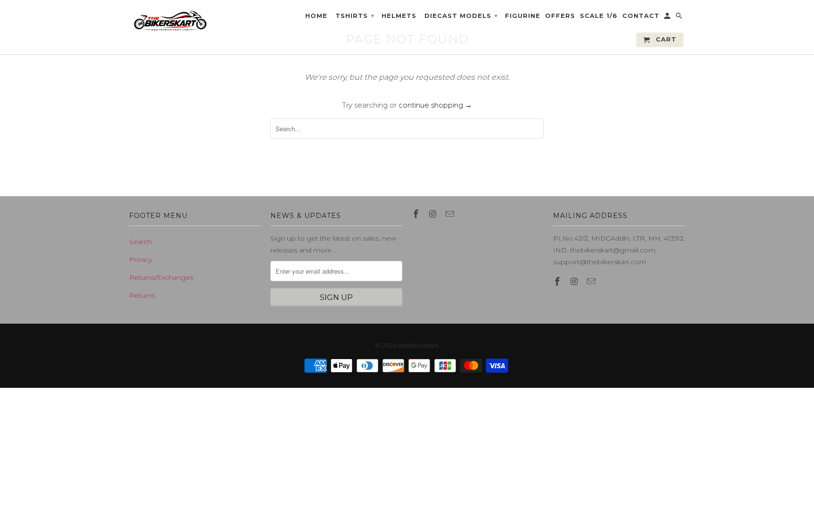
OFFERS (560, 15)
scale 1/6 (599, 15)
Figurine (522, 15)
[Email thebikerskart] (451, 214)
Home (316, 15)
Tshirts (354, 15)
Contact (640, 15)
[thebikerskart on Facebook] (417, 214)
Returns (142, 295)
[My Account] (668, 17)
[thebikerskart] (170, 20)
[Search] (680, 17)
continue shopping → (435, 104)
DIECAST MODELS (461, 15)
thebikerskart (418, 345)
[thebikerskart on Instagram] (434, 214)
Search (140, 241)
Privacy (140, 259)
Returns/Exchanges (161, 277)
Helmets (399, 15)
